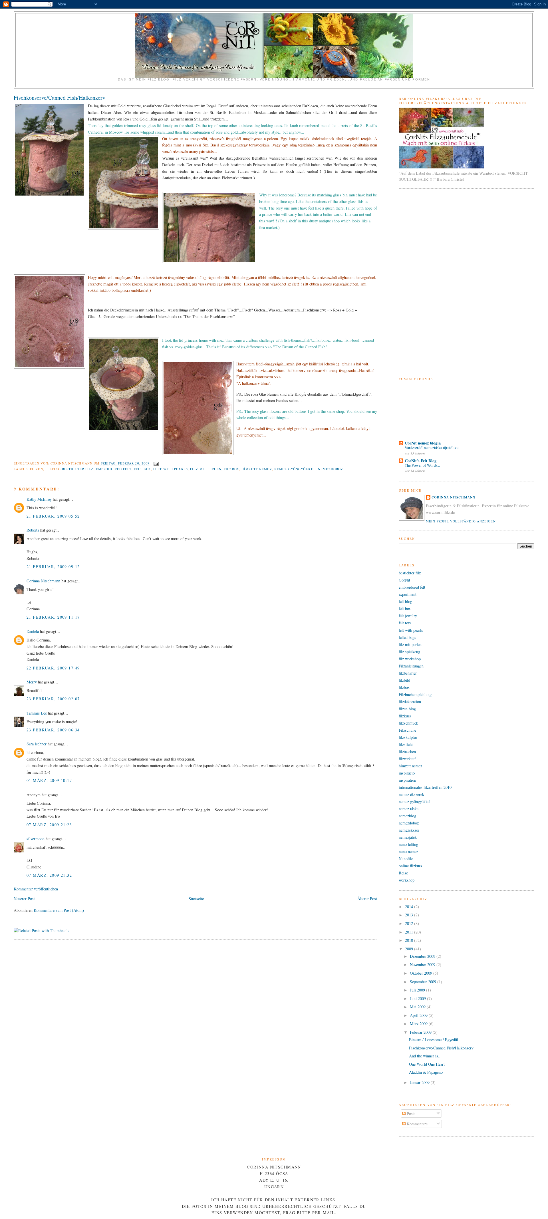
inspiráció (407, 773)
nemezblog (407, 815)
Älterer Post (367, 898)
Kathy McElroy (39, 499)
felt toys (405, 622)
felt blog (405, 601)
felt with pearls (170, 469)
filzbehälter (408, 673)
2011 (409, 932)
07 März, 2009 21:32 (49, 875)
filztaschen (407, 751)
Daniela (33, 631)
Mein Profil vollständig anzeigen (461, 521)
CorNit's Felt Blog (420, 461)
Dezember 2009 (423, 956)
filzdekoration (410, 701)
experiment (407, 594)
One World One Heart (427, 1064)
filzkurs (405, 716)
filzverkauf (407, 758)
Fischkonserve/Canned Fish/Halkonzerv (59, 97)
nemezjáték (408, 837)
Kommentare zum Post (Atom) (59, 910)
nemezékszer (409, 830)
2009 (409, 949)
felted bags (407, 637)
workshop (406, 880)
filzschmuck (408, 723)
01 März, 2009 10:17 (49, 780)
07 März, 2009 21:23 (49, 824)
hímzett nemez (256, 469)
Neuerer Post (24, 898)
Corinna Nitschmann (44, 581)
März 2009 (419, 1023)
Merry (32, 682)
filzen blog (407, 708)
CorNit (404, 580)
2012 (409, 923)
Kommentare (417, 1124)
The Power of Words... (422, 465)
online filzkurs (410, 865)
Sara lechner (37, 744)
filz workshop (410, 658)
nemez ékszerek (411, 794)
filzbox (231, 469)
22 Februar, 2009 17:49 (53, 668)
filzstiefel (406, 744)
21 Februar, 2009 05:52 (53, 516)
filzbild (404, 680)
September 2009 (423, 981)
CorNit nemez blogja (423, 443)
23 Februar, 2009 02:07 (53, 698)
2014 (409, 906)
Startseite (196, 898)
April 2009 (419, 1015)
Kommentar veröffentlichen (36, 889)
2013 (409, 915)
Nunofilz (406, 858)
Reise (403, 873)
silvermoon (36, 838)
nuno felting (408, 844)
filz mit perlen (205, 469)
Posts (411, 1113)
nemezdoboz (330, 469)
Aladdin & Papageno (426, 1072)
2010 (409, 940)
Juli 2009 (418, 990)
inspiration (407, 780)
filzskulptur (408, 737)
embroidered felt (114, 469)
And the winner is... (425, 1056)
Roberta (33, 530)
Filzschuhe (407, 730)
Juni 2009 (418, 998)
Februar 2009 (421, 1032)
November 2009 (423, 964)
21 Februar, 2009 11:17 (53, 617)
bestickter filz (78, 469)
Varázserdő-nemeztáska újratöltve (431, 447)
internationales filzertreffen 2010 (425, 787)
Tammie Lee (37, 713)
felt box (142, 469)
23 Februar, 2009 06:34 (53, 730)
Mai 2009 (418, 1006)
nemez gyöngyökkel (295, 469)
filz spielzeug (409, 651)
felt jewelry (408, 615)
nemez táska (408, 808)
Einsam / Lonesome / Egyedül (433, 1039)
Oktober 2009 (421, 973)
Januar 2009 (420, 1082)
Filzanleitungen (411, 666)
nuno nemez (408, 851)
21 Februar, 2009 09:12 (53, 566)
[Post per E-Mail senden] (155, 463)
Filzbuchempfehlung (415, 694)
